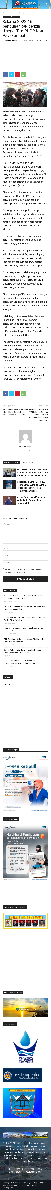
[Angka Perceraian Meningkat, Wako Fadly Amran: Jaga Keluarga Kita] (9, 500)
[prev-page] (4, 509)
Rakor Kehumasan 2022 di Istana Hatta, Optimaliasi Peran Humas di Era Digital (14, 412)
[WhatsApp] (23, 74)
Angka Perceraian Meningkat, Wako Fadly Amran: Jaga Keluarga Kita (31, 500)
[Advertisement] (25, 57)
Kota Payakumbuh (24, 13)
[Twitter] (11, 74)
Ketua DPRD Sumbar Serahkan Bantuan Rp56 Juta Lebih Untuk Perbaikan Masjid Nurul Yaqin (32, 472)
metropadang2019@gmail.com (28, 1171)
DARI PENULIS (27, 463)
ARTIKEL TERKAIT (11, 463)
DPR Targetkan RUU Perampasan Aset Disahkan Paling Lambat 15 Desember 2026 (24, 640)
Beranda (6, 13)
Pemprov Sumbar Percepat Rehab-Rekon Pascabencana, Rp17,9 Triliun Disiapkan (25, 618)
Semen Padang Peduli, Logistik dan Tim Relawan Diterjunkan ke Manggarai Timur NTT (22, 651)
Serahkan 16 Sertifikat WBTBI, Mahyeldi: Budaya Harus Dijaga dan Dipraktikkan (24, 607)
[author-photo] (25, 443)
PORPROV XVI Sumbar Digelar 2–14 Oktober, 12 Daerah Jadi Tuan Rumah (25, 629)
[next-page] (8, 509)
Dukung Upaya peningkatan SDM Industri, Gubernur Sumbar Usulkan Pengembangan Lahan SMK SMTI (37, 414)
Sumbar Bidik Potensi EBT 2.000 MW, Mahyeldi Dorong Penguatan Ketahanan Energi (24, 597)
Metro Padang (13, 40)
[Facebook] (5, 74)
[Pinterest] (17, 74)
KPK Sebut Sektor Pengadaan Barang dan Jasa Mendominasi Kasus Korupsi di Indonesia (21, 662)
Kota (13, 13)
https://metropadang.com (25, 450)
